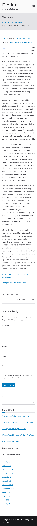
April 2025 (6, 462)
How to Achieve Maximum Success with (17, 422)
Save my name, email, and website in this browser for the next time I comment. (18, 376)
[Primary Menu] (33, 6)
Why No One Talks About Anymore (15, 416)
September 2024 (8, 489)
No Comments (27, 42)
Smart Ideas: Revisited (10, 441)
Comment (6, 325)
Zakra (31, 520)
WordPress (8, 522)
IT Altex (9, 4)
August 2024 (7, 492)
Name (4, 346)
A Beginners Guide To (25, 300)
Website (4, 366)
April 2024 (6, 504)
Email (4, 356)
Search (4, 397)
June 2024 (6, 500)
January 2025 (7, 473)
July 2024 (6, 496)
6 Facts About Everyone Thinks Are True (18, 435)
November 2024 (8, 481)
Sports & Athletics (15, 42)
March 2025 (6, 466)
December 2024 (8, 477)
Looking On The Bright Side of (14, 429)
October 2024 (7, 485)
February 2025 (7, 469)
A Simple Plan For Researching (14, 283)
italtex (6, 39)
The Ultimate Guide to (11, 295)
